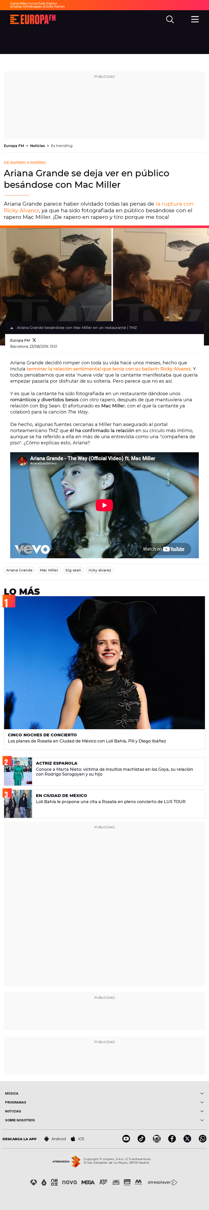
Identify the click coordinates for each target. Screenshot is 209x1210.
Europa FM (14, 145)
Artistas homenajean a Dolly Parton (37, 6)
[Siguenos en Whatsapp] (202, 1141)
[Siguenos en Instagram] (157, 1141)
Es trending (62, 145)
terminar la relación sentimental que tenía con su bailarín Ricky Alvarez (109, 369)
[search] (170, 19)
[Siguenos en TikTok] (141, 1141)
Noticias (38, 145)
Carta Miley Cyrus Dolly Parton (33, 3)
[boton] (154, 1093)
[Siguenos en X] (187, 1141)
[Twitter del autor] (34, 340)
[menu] (195, 18)
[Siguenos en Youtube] (126, 1141)
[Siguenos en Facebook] (172, 1141)
